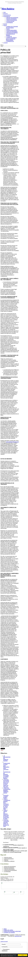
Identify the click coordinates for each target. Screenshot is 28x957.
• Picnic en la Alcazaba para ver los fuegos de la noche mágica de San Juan (6, 783)
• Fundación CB (10, 41)
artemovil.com (18, 936)
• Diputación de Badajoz (12, 32)
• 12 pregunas (9, 22)
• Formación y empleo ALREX (5, 796)
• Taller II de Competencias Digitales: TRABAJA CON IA (6, 790)
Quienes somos (7, 857)
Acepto (22, 955)
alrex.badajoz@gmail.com (12, 441)
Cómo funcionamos (8, 858)
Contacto (5, 42)
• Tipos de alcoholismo (11, 20)
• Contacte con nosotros (9, 932)
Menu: (2, 45)
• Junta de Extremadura (11, 31)
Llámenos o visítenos (8, 861)
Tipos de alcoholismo (8, 869)
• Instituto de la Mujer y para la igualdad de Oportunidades (11, 39)
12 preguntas (7, 871)
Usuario (3, 944)
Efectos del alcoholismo (9, 866)
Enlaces (5, 25)
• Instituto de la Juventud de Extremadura (12, 27)
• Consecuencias (10, 21)
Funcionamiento (7, 15)
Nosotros (5, 13)
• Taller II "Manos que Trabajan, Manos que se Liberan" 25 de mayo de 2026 (6, 814)
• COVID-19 (9, 36)
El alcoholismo (6, 16)
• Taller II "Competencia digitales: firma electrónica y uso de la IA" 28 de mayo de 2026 (6, 804)
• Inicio (5, 928)
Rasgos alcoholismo (8, 867)
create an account (4, 941)
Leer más (14, 955)
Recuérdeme (6, 949)
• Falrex (8, 29)
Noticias (5, 24)
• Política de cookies (8, 930)
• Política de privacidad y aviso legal (12, 931)
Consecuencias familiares (10, 870)
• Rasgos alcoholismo (11, 18)
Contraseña (4, 946)
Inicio (4, 12)
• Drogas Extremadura (11, 30)
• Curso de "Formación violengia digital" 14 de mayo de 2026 (6, 823)
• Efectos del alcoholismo (12, 17)
